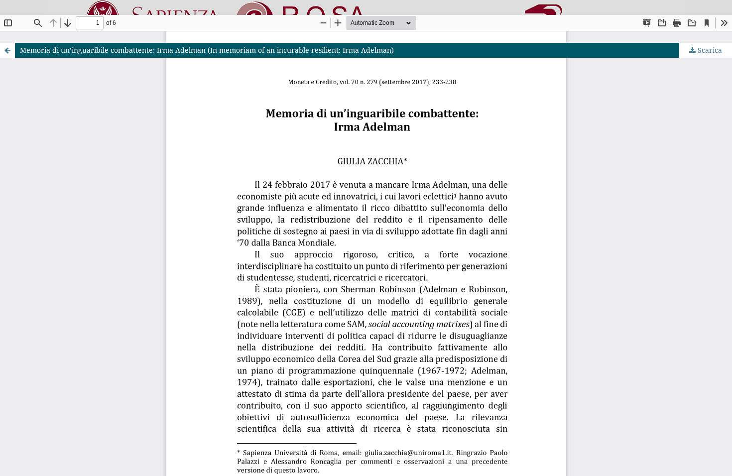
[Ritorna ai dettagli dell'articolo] (7, 50)
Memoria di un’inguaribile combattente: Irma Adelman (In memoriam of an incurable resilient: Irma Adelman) (207, 50)
